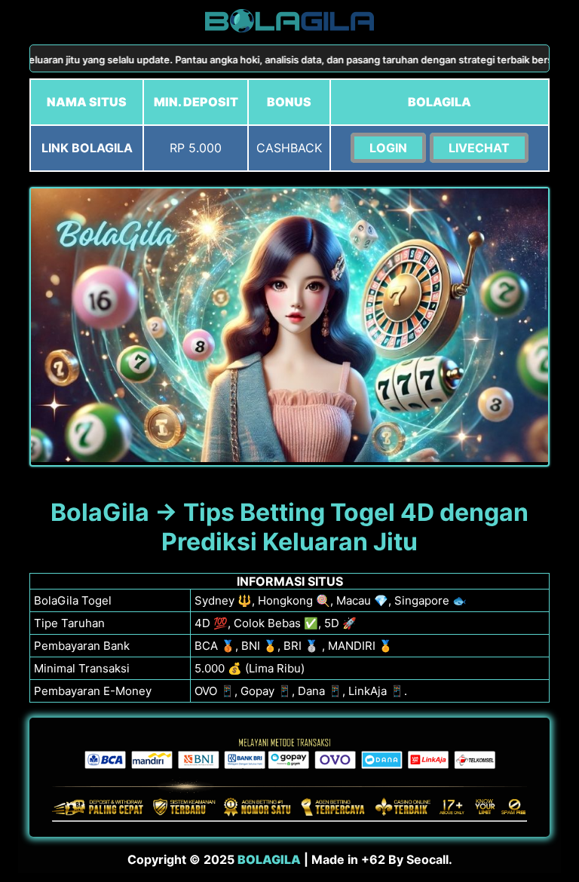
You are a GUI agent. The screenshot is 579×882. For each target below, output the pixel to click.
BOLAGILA (269, 859)
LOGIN (388, 147)
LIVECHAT (479, 147)
